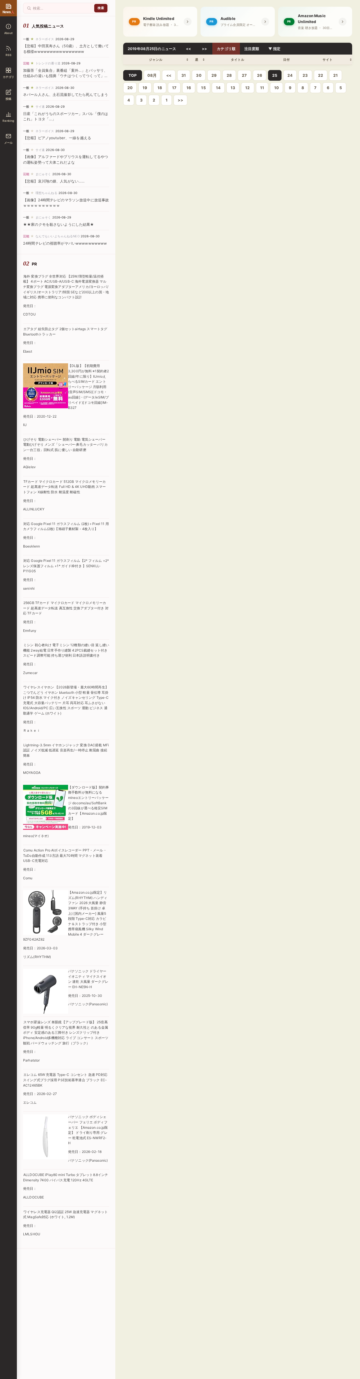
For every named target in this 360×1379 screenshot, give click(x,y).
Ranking (8, 120)
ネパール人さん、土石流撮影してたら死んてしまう (65, 94)
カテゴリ (8, 76)
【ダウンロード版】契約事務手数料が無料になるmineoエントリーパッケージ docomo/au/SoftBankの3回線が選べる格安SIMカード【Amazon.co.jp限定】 (88, 803)
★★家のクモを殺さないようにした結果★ (58, 224)
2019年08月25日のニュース (152, 48)
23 (305, 75)
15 (203, 87)
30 (198, 75)
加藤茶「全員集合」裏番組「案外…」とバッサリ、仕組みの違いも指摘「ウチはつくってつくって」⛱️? (65, 76)
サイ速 (40, 107)
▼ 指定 (274, 48)
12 (247, 87)
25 (274, 75)
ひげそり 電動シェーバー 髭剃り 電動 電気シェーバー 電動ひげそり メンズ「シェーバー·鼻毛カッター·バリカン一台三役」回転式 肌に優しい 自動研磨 (65, 444)
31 (183, 75)
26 (259, 75)
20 (129, 87)
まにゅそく (43, 174)
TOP (133, 75)
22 (320, 75)
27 (244, 75)
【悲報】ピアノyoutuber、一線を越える (57, 138)
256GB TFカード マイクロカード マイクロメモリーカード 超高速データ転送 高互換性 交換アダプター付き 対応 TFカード (66, 608)
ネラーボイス (44, 39)
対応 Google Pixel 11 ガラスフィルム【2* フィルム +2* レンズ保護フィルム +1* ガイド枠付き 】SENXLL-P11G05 (66, 565)
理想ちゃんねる (46, 193)
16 (188, 87)
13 (233, 87)
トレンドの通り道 (47, 63)
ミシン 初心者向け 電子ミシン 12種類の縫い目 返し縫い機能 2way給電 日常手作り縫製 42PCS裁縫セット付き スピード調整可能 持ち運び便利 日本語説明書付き (66, 650)
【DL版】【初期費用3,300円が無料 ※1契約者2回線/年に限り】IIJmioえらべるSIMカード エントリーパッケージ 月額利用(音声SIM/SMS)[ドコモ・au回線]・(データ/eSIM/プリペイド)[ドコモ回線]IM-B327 (88, 387)
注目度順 (251, 48)
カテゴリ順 (226, 48)
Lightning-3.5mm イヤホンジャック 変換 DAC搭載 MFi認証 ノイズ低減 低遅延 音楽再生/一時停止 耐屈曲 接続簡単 (66, 750)
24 (289, 75)
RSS (8, 55)
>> (204, 48)
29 (214, 75)
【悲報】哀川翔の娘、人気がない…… (54, 181)
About (8, 33)
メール (8, 142)
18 (160, 87)
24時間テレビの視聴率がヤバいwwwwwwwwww (65, 243)
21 (335, 75)
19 (145, 87)
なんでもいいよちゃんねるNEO (57, 236)
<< (188, 48)
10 (276, 87)
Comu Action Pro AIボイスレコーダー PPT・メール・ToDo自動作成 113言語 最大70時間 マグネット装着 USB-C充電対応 (65, 855)
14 (218, 87)
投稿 (8, 98)
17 (174, 87)
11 (262, 87)
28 (229, 75)
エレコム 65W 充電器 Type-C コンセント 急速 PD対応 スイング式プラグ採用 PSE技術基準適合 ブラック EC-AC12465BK (65, 1079)
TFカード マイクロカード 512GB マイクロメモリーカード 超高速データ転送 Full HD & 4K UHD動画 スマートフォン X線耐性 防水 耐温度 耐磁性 (64, 486)
